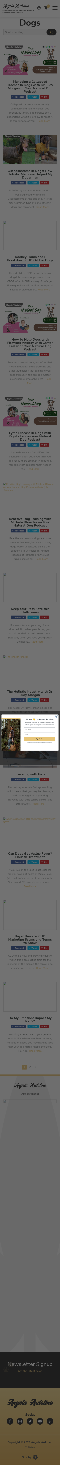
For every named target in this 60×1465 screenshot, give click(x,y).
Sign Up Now (40, 739)
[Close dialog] (56, 716)
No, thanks (39, 747)
